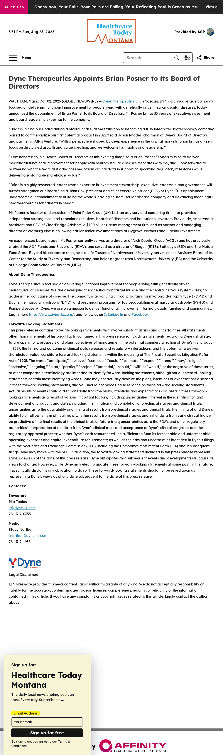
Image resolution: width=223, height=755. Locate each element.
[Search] (176, 58)
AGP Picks (14, 7)
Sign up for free (47, 732)
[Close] (85, 660)
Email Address (25, 713)
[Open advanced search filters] (187, 58)
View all (212, 7)
